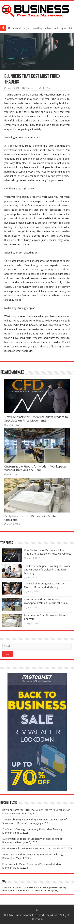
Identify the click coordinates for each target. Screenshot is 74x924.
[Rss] (37, 910)
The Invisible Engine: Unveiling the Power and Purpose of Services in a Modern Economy (47, 570)
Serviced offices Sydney (46, 890)
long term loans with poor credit (18, 887)
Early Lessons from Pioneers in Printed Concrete (29, 848)
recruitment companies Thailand (18, 890)
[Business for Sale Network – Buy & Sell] (37, 10)
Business (31, 88)
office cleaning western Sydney (51, 887)
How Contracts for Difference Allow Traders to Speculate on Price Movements (36, 418)
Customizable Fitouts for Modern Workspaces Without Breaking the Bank (35, 468)
